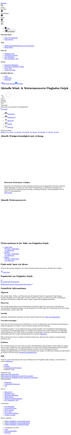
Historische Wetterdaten (11, 65)
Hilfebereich (43, 334)
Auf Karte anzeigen (9, 83)
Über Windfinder (9, 57)
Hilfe (8, 28)
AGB (6, 76)
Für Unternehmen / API (11, 58)
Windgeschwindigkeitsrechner (27, 352)
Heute (2, 132)
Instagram (27, 423)
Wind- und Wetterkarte (11, 38)
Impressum (7, 79)
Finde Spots (6, 272)
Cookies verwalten (9, 70)
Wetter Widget (8, 47)
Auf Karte (4, 109)
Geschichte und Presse (11, 55)
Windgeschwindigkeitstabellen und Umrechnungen (19, 46)
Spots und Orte (8, 39)
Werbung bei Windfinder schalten (14, 66)
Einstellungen (11, 31)
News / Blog (8, 68)
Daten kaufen (8, 192)
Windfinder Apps (9, 54)
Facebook (20, 83)
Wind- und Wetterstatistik (52, 317)
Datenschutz (8, 78)
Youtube (26, 424)
